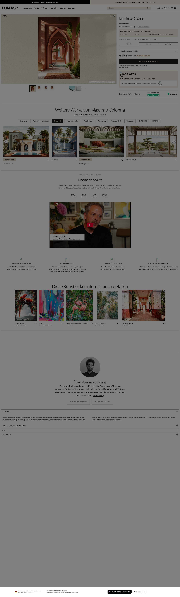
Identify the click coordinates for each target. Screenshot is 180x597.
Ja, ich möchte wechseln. (120, 591)
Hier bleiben (137, 591)
